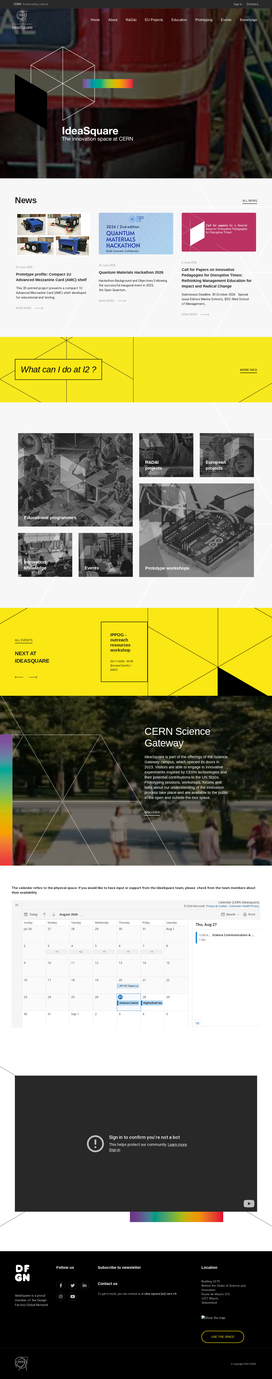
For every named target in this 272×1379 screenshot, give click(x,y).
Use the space (222, 1336)
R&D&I (131, 20)
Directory (252, 4)
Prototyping (203, 20)
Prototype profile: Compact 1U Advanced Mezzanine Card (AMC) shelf (51, 277)
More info (248, 370)
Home (95, 20)
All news (249, 200)
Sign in (238, 4)
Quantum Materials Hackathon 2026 (131, 272)
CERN (31, 4)
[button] (33, 677)
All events (24, 640)
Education (179, 20)
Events (226, 20)
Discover (152, 812)
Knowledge (248, 20)
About (112, 20)
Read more (23, 308)
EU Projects (154, 20)
